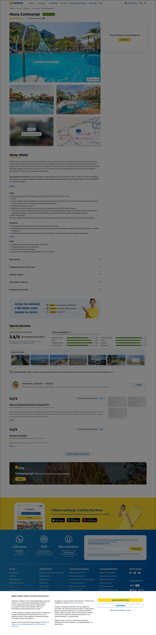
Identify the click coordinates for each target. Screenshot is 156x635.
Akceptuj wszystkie (121, 600)
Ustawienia (124, 606)
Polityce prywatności (75, 603)
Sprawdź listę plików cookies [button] (120, 610)
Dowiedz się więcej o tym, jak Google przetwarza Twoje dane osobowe (30, 624)
